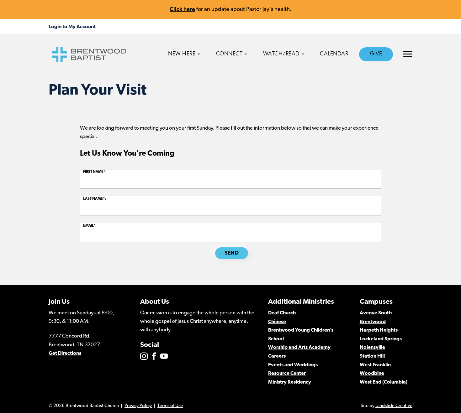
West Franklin (375, 365)
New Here (181, 54)
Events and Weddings (293, 365)
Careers (277, 356)
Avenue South (376, 313)
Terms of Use (170, 406)
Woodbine (372, 373)
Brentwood (373, 321)
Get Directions (65, 353)
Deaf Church (282, 313)
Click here (182, 9)
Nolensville (372, 347)
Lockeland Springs (381, 339)
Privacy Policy (138, 406)
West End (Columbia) (383, 382)
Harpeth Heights (379, 330)
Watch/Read (281, 54)
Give (376, 54)
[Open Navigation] (407, 54)
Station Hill (372, 356)
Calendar (334, 54)
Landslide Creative (393, 406)
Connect (229, 54)
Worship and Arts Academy (299, 347)
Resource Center (287, 373)
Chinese (277, 321)
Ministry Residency (289, 382)
